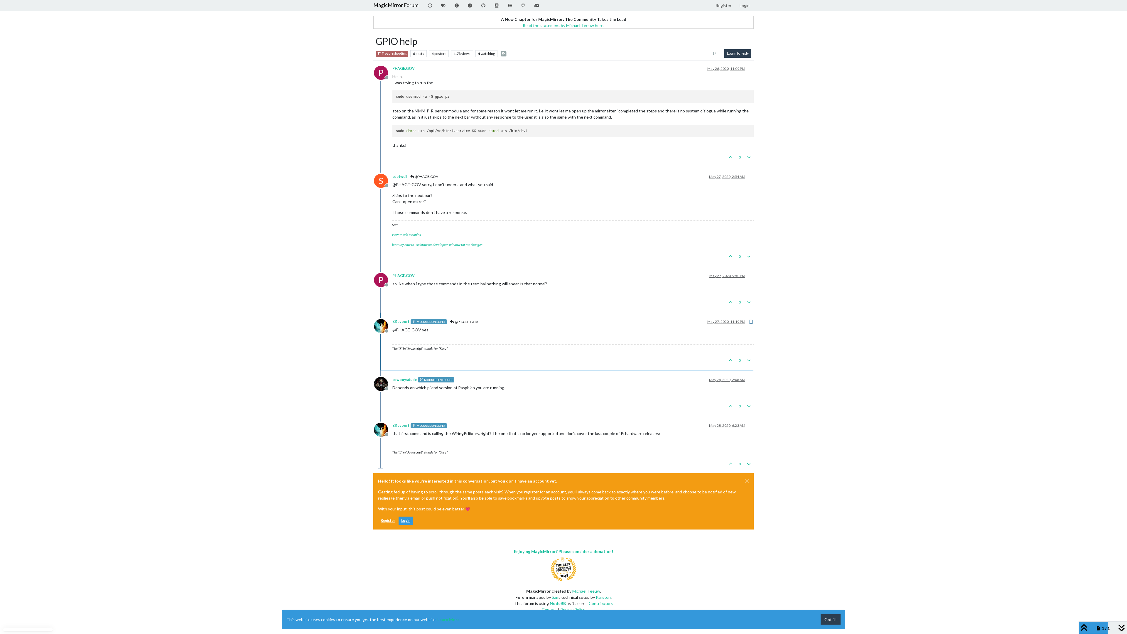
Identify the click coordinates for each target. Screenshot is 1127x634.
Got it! (830, 619)
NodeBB (558, 603)
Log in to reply (738, 53)
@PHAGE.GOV (426, 176)
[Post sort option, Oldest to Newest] (715, 53)
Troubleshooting (393, 53)
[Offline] (383, 325)
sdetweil (399, 176)
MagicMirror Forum (396, 5)
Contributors (601, 603)
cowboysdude (404, 379)
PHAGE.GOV (403, 68)
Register (388, 520)
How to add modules (406, 234)
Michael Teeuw (586, 591)
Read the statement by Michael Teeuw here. (563, 25)
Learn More (448, 619)
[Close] (747, 481)
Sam (555, 597)
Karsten (603, 597)
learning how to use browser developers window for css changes (437, 244)
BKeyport (400, 321)
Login (405, 520)
